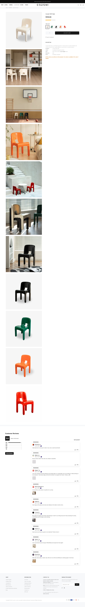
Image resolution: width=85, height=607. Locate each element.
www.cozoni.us (46, 593)
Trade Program (8, 579)
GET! (77, 584)
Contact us (26, 590)
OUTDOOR (10, 7)
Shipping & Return (27, 583)
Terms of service (27, 586)
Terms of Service (9, 586)
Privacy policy (27, 588)
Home (7, 7)
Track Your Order (27, 581)
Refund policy (8, 585)
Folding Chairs (8, 581)
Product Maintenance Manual (11, 588)
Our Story (26, 579)
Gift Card (26, 592)
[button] (50, 20)
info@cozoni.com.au (50, 590)
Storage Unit (8, 583)
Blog (7, 590)
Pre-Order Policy (27, 585)
